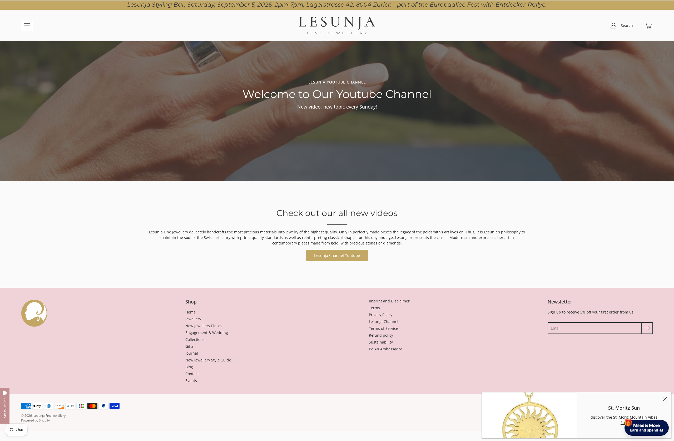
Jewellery (193, 318)
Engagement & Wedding (206, 332)
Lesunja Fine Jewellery (49, 415)
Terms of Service (383, 328)
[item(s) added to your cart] (649, 25)
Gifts (189, 346)
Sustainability (381, 342)
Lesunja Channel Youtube (337, 255)
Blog (189, 366)
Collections (195, 339)
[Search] (637, 25)
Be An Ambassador (385, 348)
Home (190, 312)
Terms (374, 307)
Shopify (44, 420)
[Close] (665, 398)
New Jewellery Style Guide (208, 359)
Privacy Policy (380, 314)
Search (627, 25)
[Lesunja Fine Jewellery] (337, 25)
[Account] (613, 25)
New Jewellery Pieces (203, 325)
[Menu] (27, 25)
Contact (192, 373)
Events (191, 380)
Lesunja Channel (383, 321)
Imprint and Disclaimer (389, 300)
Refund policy (381, 335)
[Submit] (647, 328)
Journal (191, 353)
